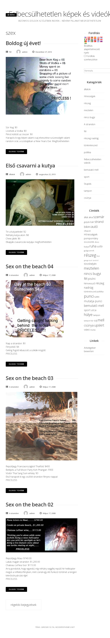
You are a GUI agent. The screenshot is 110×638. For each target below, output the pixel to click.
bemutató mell (91, 169)
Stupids (87, 183)
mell (101, 319)
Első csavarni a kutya (30, 165)
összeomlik (89, 242)
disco (97, 242)
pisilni (92, 279)
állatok (12, 174)
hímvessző (89, 283)
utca (93, 310)
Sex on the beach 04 (29, 266)
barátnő (95, 260)
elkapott (87, 231)
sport (86, 176)
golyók (87, 222)
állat (86, 217)
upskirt (99, 325)
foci (98, 256)
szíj (95, 320)
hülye (88, 314)
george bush (88, 260)
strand (99, 222)
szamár (98, 216)
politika (87, 152)
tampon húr (88, 321)
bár (92, 222)
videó (87, 329)
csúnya (87, 197)
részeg (87, 103)
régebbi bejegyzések (23, 605)
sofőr (100, 246)
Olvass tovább (16, 151)
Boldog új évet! (23, 43)
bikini (87, 227)
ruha (92, 246)
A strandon (14, 275)
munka (93, 330)
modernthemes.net (65, 627)
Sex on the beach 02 (29, 504)
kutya (86, 246)
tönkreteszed (90, 145)
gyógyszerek (89, 250)
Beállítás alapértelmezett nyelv (92, 49)
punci (89, 296)
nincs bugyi (89, 117)
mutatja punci (93, 301)
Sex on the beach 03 (29, 378)
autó (94, 226)
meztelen (88, 110)
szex (96, 296)
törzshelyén (90, 263)
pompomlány (91, 238)
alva (91, 217)
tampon (88, 190)
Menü (12, 15)
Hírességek (89, 96)
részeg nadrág (91, 138)
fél (10, 52)
